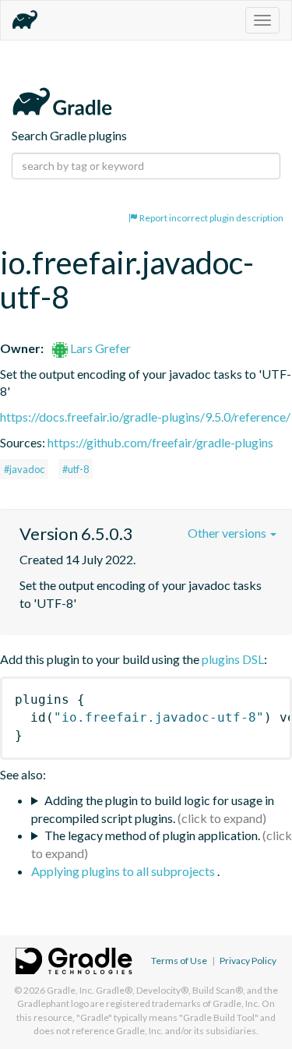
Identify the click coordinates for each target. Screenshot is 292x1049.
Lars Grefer (99, 348)
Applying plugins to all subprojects (124, 871)
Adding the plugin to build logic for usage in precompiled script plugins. (152, 809)
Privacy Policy (248, 960)
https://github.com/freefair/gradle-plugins (160, 442)
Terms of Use (179, 960)
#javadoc (24, 469)
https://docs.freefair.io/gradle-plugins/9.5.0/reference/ (145, 416)
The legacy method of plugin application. (152, 835)
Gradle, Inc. (70, 990)
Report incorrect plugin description (210, 218)
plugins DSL (233, 659)
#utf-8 (75, 469)
